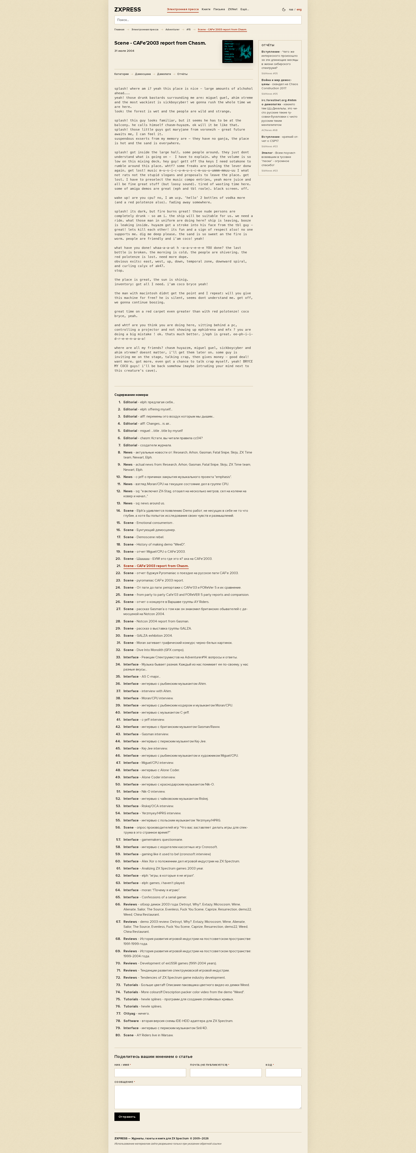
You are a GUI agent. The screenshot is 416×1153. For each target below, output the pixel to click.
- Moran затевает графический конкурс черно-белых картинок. (178, 643)
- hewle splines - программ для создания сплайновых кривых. (179, 999)
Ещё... (244, 9)
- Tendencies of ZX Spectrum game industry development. (175, 977)
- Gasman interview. (146, 734)
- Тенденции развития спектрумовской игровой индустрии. (176, 970)
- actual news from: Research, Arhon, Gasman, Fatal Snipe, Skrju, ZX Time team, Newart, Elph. (187, 467)
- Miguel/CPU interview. (149, 763)
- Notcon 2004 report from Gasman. (156, 621)
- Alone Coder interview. (150, 777)
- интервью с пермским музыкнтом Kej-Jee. (165, 741)
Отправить (127, 1117)
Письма (219, 9)
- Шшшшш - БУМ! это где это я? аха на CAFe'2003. (168, 559)
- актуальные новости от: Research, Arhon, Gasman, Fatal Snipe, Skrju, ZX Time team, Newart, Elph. (188, 455)
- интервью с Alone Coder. (152, 770)
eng (299, 9)
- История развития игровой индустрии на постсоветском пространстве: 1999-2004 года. (187, 953)
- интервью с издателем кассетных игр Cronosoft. (171, 847)
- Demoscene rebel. (144, 537)
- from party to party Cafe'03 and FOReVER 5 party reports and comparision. (186, 595)
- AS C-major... (142, 676)
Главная (119, 29)
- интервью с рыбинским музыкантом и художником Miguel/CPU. (181, 755)
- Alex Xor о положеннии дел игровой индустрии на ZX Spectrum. (182, 861)
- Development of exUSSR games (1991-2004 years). (170, 963)
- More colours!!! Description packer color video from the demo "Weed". (184, 992)
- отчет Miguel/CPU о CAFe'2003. (154, 551)
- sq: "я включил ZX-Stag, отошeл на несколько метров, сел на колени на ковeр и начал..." (185, 493)
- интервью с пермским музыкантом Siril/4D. (166, 1028)
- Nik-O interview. (144, 791)
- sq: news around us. (144, 503)
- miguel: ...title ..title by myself (153, 431)
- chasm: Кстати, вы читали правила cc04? (163, 438)
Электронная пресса (183, 9)
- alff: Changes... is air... (147, 423)
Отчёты (182, 74)
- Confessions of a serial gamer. (155, 897)
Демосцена (143, 74)
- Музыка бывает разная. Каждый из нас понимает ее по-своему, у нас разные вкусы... (186, 667)
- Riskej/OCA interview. (149, 806)
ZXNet (232, 9)
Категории (121, 74)
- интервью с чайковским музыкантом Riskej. (166, 799)
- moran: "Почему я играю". (152, 890)
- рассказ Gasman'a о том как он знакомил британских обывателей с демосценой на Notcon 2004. (186, 611)
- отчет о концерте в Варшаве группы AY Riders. (166, 602)
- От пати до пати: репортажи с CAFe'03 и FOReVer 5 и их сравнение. (182, 587)
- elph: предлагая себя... (149, 402)
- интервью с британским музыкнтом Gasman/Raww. (172, 727)
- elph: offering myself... (148, 409)
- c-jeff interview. (144, 719)
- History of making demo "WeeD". (154, 544)
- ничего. (137, 1013)
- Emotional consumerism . (149, 523)
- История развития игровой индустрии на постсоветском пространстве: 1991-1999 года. (187, 941)
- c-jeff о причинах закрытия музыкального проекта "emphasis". (178, 477)
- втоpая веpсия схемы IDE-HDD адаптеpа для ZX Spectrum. (178, 1021)
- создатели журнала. (148, 445)
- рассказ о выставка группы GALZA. (158, 628)
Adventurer (172, 29)
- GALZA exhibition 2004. (148, 635)
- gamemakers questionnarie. (153, 839)
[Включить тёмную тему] (284, 9)
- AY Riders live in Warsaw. (148, 1035)
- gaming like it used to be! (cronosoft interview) (167, 854)
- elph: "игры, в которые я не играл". (159, 875)
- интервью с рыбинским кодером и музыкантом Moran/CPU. (178, 705)
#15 (189, 29)
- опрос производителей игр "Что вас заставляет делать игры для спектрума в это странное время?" (186, 830)
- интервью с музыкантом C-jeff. (156, 712)
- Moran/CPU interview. (148, 698)
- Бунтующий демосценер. (150, 530)
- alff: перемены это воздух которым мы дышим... (169, 416)
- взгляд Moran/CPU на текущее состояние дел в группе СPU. (176, 484)
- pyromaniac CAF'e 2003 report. (154, 580)
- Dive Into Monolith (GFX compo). (154, 650)
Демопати (164, 74)
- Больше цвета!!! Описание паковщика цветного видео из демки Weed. (187, 985)
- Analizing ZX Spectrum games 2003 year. (163, 868)
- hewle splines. (143, 1006)
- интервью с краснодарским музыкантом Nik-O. (169, 784)
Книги (206, 9)
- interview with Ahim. (148, 691)
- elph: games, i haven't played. (154, 883)
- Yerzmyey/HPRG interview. (152, 813)
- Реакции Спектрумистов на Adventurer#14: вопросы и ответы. (180, 657)
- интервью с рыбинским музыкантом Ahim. (165, 684)
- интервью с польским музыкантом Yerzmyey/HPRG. (172, 820)
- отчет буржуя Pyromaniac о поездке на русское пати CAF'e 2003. (181, 573)
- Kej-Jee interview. (146, 748)
